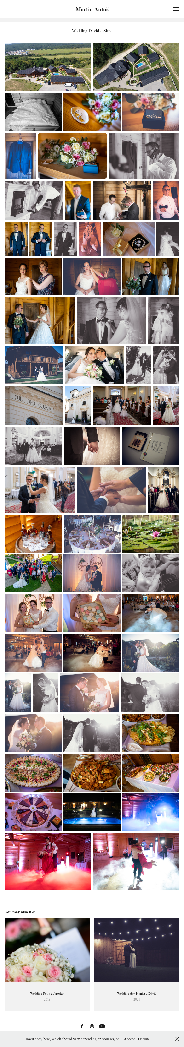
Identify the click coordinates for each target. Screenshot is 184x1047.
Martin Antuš (92, 9)
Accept (129, 1038)
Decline (144, 1038)
